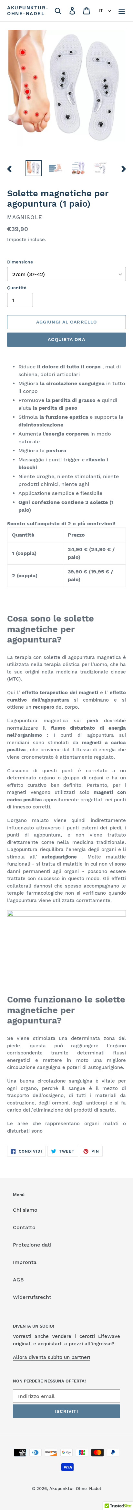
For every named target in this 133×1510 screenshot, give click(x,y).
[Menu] (122, 11)
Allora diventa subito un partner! (51, 1357)
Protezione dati (32, 1245)
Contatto (24, 1227)
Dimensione (20, 261)
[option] (34, 168)
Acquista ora (66, 339)
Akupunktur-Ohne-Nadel (28, 10)
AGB (18, 1280)
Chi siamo (25, 1210)
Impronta (24, 1262)
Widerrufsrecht (32, 1297)
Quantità (16, 287)
